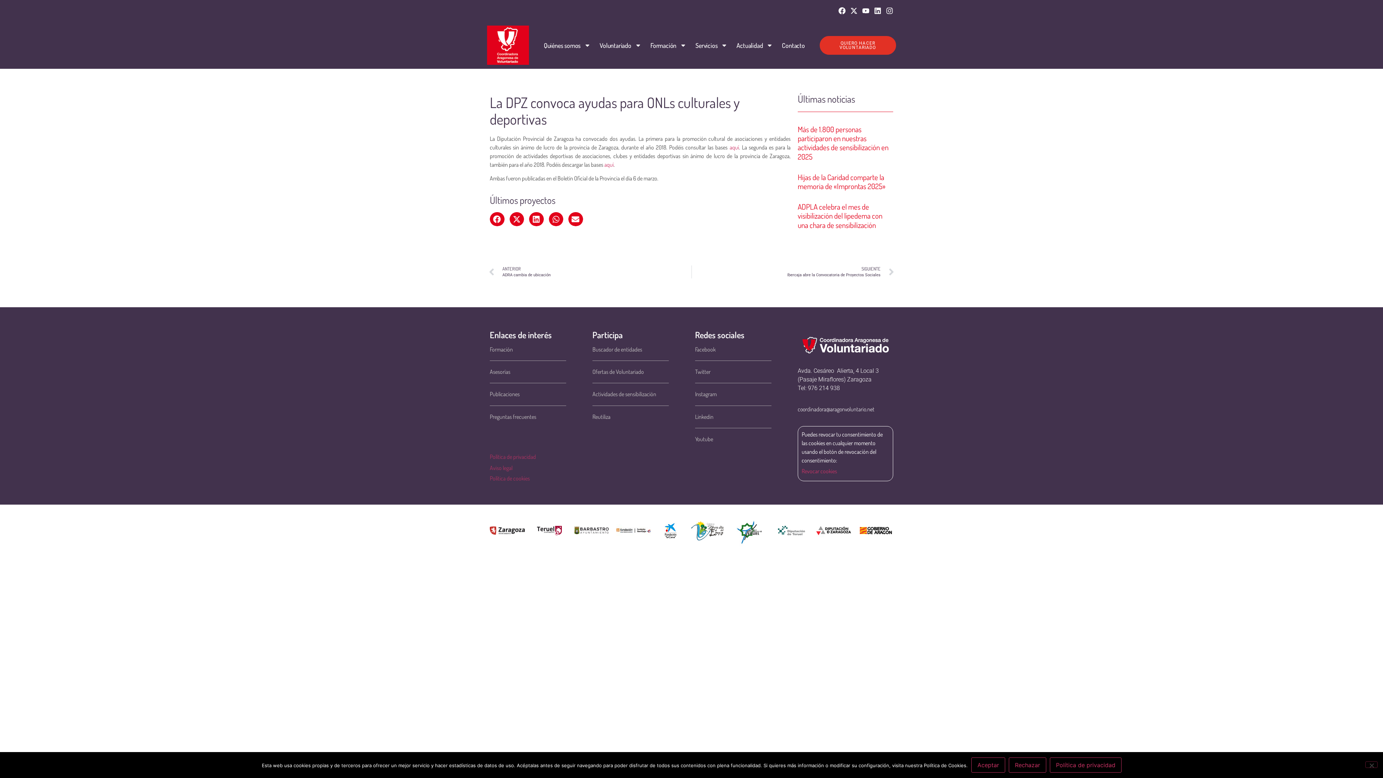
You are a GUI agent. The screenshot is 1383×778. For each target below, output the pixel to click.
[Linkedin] (877, 10)
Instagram (706, 394)
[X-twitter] (854, 10)
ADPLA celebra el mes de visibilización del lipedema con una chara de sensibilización (840, 215)
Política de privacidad (513, 456)
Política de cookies (510, 478)
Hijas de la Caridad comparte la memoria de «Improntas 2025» (842, 181)
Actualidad (750, 45)
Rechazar (1027, 765)
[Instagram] (889, 10)
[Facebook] (842, 10)
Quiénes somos (562, 45)
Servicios (706, 45)
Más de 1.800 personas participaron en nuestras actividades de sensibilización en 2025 (843, 142)
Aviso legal (501, 467)
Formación (663, 45)
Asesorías (500, 371)
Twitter (703, 371)
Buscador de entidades (617, 349)
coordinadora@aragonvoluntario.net (836, 409)
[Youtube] (865, 10)
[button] (497, 219)
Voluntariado (615, 45)
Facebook (705, 349)
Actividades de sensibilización (624, 394)
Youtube (704, 439)
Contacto (793, 45)
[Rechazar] (1371, 764)
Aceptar (988, 765)
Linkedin (704, 416)
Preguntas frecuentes (513, 416)
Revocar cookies (819, 471)
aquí (734, 147)
